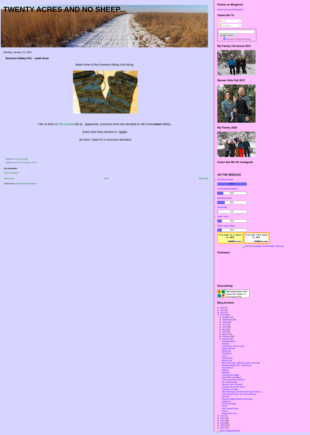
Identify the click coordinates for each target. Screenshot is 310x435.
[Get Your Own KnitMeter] (230, 243)
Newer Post (9, 178)
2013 (222, 315)
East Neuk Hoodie (225, 180)
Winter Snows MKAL (226, 226)
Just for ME (222, 207)
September (227, 320)
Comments (226, 26)
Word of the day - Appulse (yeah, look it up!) (241, 363)
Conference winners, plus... (234, 346)
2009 (222, 423)
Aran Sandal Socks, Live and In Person (239, 394)
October (226, 317)
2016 (222, 308)
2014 (222, 313)
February (226, 336)
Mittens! (225, 370)
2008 (222, 425)
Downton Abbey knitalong (21, 162)
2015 (222, 310)
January (226, 339)
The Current (66, 124)
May (224, 329)
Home (106, 178)
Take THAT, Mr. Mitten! (231, 377)
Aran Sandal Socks (230, 409)
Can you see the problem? (233, 380)
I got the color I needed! (232, 385)
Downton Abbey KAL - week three (236, 365)
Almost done (227, 358)
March (225, 334)
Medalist (225, 373)
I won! (224, 356)
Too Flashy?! (227, 368)
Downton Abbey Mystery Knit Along (237, 399)
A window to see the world (233, 387)
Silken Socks (223, 217)
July (224, 325)
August (225, 322)
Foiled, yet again (229, 404)
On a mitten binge (229, 382)
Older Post (203, 178)
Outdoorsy (226, 401)
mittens (34, 162)
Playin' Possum (228, 349)
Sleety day (226, 351)
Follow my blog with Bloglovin (230, 10)
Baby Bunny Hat (224, 198)
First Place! (227, 353)
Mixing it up (227, 360)
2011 (222, 418)
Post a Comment (11, 173)
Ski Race (226, 397)
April (224, 332)
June (224, 327)
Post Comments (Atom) (26, 184)
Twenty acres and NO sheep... (64, 9)
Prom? (225, 406)
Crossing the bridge (230, 375)
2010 (222, 421)
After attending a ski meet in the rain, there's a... (242, 392)
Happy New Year (229, 413)
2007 (222, 428)
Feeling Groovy (228, 341)
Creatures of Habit (230, 389)
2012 (222, 416)
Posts (223, 21)
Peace (224, 411)
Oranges (225, 344)
